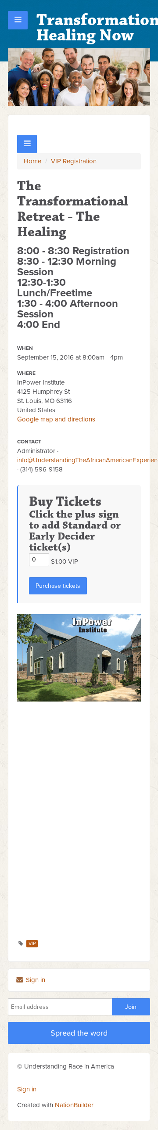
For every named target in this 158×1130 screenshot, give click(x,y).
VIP (32, 943)
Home (32, 161)
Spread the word (79, 1033)
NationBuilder (74, 1105)
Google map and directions (56, 419)
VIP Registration (74, 161)
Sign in (34, 980)
